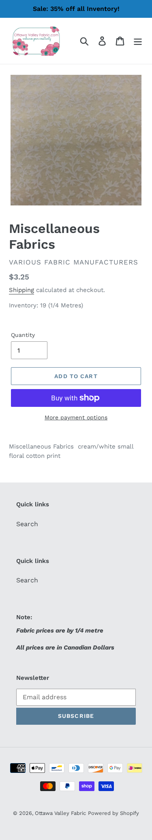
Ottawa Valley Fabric (60, 813)
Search (27, 524)
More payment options (76, 417)
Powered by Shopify (113, 813)
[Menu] (138, 41)
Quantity (23, 335)
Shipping (21, 290)
